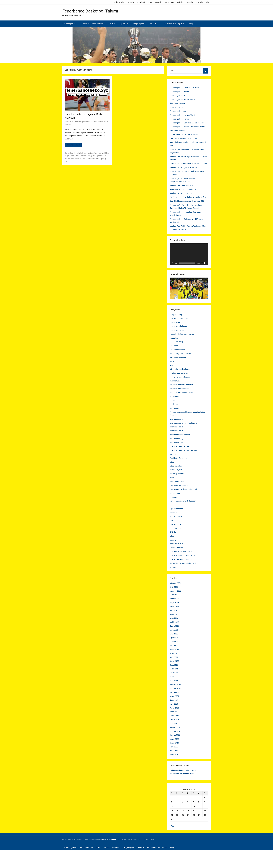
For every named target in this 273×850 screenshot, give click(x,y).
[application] (189, 254)
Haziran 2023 (175, 599)
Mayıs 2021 (174, 696)
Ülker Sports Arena (177, 103)
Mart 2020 (174, 747)
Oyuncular (158, 2)
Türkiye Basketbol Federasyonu (183, 770)
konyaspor (174, 497)
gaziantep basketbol (178, 474)
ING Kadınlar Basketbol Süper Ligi (95, 159)
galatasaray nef (176, 470)
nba (171, 505)
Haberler (180, 2)
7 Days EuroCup (176, 314)
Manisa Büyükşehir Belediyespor (183, 501)
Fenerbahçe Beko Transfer (180, 95)
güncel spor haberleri (98, 156)
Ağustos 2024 (175, 583)
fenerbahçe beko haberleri (180, 427)
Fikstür (150, 2)
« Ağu (172, 826)
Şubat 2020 (174, 751)
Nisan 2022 (174, 653)
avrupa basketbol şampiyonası (182, 334)
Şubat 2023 (174, 614)
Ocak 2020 (174, 755)
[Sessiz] (202, 263)
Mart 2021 (174, 704)
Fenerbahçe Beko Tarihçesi (136, 2)
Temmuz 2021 (175, 688)
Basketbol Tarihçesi (177, 131)
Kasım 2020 (174, 719)
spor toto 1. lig (175, 524)
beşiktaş (173, 361)
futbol (172, 462)
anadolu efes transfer (178, 330)
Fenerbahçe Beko (118, 2)
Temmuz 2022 (175, 642)
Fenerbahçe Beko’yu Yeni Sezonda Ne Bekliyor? (188, 127)
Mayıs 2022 (174, 649)
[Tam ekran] (205, 263)
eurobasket (174, 396)
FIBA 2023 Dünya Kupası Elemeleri (183, 450)
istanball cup (175, 493)
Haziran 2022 (175, 645)
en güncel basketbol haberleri (75, 156)
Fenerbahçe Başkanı (178, 111)
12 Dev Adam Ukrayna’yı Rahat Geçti (184, 134)
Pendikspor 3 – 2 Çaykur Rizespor (183, 167)
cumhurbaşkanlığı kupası (180, 377)
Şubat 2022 (174, 661)
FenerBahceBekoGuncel (99, 122)
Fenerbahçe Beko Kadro (179, 92)
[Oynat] (172, 263)
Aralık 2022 (174, 622)
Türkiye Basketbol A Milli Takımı (182, 555)
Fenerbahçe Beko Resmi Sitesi (182, 773)
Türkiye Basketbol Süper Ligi (181, 559)
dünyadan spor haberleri (179, 389)
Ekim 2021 (174, 677)
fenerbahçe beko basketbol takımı (183, 423)
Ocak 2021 (174, 712)
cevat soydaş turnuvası (179, 373)
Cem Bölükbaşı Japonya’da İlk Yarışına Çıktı (187, 201)
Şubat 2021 (174, 708)
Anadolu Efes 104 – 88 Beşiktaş (182, 185)
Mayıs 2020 (174, 739)
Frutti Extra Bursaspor (178, 458)
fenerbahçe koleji (176, 438)
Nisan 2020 (174, 743)
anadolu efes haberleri (178, 326)
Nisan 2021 (174, 700)
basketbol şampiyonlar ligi (180, 353)
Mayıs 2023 (174, 602)
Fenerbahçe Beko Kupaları (194, 2)
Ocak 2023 (174, 618)
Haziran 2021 (175, 692)
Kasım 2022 (174, 626)
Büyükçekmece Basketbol (180, 369)
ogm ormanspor (176, 509)
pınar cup (173, 513)
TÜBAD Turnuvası (176, 548)
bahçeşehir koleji (176, 342)
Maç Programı (169, 2)
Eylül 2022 (174, 634)
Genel (88, 156)
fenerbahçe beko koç (178, 431)
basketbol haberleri (82, 153)
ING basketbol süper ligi (73, 159)
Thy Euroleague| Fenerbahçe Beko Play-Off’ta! (188, 197)
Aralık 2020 (174, 716)
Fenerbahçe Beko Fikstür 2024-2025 (184, 88)
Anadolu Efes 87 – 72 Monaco (182, 193)
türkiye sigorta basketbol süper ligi (183, 563)
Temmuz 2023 (175, 595)
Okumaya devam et (73, 145)
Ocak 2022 (174, 665)
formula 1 (173, 454)
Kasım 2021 (174, 673)
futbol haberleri (176, 466)
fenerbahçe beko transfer (180, 435)
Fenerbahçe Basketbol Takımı (90, 11)
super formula (175, 528)
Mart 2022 (174, 657)
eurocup (173, 400)
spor (66, 161)
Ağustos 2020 (175, 727)
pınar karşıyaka (176, 516)
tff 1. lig (173, 532)
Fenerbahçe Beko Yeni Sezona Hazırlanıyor (186, 123)
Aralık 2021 (174, 669)
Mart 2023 (174, 610)
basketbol (71, 153)
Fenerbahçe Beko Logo (179, 107)
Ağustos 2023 (175, 591)
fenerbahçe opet (176, 442)
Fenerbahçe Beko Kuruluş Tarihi (182, 115)
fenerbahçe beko (176, 419)
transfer (173, 540)
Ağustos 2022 (175, 638)
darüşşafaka (175, 381)
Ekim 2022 (174, 630)
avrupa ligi (174, 338)
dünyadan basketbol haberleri (181, 385)
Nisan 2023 (174, 606)
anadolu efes (175, 322)
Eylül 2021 (174, 680)
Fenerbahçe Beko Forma (179, 119)
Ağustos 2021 (175, 684)
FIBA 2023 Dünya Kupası (179, 446)
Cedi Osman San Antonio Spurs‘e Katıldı (185, 138)
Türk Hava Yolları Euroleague (181, 551)
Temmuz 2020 (175, 731)
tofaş (172, 536)
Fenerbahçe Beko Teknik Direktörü (183, 99)
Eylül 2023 (174, 587)
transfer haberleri (176, 544)
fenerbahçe (174, 408)
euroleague (174, 404)
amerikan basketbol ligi (179, 318)
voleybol (173, 567)
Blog (207, 2)
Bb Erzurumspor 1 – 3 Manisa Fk (183, 189)
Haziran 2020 (175, 735)
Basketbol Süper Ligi (97, 153)
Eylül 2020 (174, 723)
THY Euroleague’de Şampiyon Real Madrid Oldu (188, 163)
